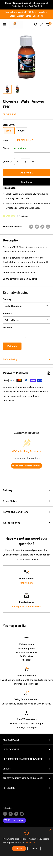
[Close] (50, 829)
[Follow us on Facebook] (5, 814)
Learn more (30, 842)
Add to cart (26, 172)
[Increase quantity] (33, 161)
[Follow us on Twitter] (11, 814)
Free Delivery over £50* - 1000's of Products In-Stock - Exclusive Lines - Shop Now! (26, 14)
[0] (47, 24)
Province (7, 313)
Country (7, 299)
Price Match (10, 501)
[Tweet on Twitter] (42, 226)
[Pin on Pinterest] (37, 226)
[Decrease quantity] (17, 161)
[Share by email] (48, 226)
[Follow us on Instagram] (16, 814)
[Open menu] (4, 24)
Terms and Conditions (16, 511)
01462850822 (26, 582)
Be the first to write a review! (26, 465)
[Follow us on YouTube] (22, 814)
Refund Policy (10, 359)
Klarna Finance (11, 522)
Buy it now (26, 181)
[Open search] (36, 24)
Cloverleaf (9, 114)
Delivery (8, 490)
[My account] (41, 24)
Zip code (7, 327)
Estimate (12, 346)
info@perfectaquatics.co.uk (26, 606)
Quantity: (8, 161)
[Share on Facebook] (31, 226)
